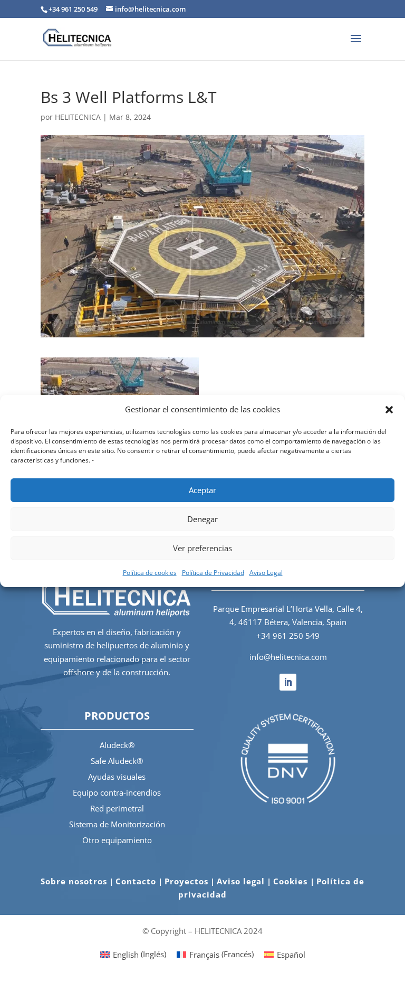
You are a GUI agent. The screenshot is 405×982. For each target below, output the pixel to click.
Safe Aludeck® (117, 761)
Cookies (291, 881)
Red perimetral (117, 808)
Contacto (135, 881)
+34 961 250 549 (288, 635)
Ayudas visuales (117, 776)
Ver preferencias (202, 548)
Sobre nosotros (74, 881)
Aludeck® (117, 745)
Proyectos (186, 881)
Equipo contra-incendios (117, 792)
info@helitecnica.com (288, 656)
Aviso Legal (266, 572)
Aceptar (202, 490)
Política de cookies (150, 572)
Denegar (202, 519)
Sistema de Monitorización (117, 824)
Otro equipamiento (117, 840)
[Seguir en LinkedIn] (287, 682)
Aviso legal (241, 881)
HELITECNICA (78, 117)
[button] (389, 409)
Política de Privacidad (213, 572)
